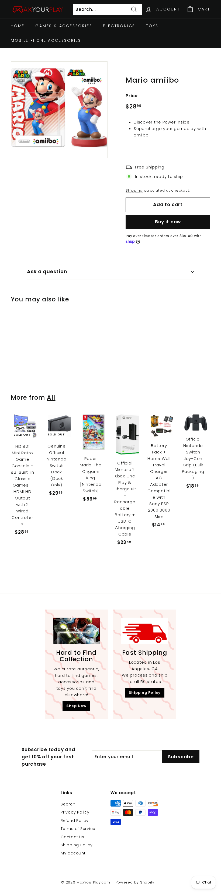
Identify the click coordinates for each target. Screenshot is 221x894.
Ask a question (47, 271)
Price (132, 96)
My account (73, 853)
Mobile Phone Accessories (46, 40)
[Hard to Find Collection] (76, 631)
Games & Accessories (63, 26)
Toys (152, 26)
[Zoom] (59, 110)
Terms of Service (78, 828)
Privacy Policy (75, 812)
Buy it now (168, 222)
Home (18, 26)
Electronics (119, 26)
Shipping (134, 190)
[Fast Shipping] (144, 631)
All (51, 397)
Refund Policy (75, 820)
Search (68, 804)
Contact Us (72, 837)
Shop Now (76, 705)
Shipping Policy (145, 692)
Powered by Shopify (135, 882)
